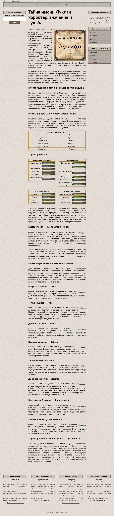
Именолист (41, 5)
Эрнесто (93, 62)
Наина (92, 55)
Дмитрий (93, 39)
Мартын (93, 52)
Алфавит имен (72, 5)
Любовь (93, 42)
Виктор (93, 32)
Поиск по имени (55, 5)
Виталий (93, 35)
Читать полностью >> (15, 503)
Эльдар (93, 59)
